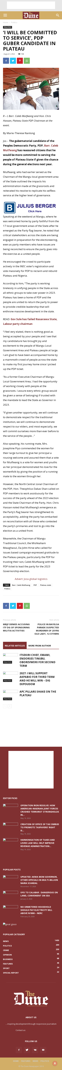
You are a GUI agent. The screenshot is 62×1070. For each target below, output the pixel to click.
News (35, 1061)
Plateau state (45, 585)
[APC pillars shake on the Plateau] (10, 695)
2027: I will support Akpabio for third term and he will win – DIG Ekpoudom (37, 679)
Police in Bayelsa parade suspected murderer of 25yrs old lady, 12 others (46, 629)
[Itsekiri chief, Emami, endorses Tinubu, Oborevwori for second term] (10, 658)
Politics (14, 22)
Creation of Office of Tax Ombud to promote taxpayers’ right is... (39, 827)
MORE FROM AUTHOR (39, 645)
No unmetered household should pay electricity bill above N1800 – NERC (36, 910)
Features (25, 1061)
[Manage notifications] (55, 1063)
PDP (35, 585)
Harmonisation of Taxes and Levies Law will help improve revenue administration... (37, 843)
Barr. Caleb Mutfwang (21, 585)
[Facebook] (19, 1050)
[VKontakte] (35, 1050)
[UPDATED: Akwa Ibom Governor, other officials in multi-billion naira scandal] (10, 880)
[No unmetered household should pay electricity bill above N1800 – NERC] (10, 910)
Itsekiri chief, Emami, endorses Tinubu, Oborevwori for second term (37, 660)
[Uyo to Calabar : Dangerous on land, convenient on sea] (10, 896)
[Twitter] (27, 1050)
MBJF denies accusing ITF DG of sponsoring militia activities (16, 627)
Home (5, 22)
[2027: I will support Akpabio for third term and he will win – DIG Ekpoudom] (10, 677)
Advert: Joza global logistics (31, 579)
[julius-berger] (31, 207)
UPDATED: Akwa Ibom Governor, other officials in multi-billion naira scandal (39, 880)
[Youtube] (43, 1050)
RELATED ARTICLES (15, 645)
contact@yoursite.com (36, 1030)
